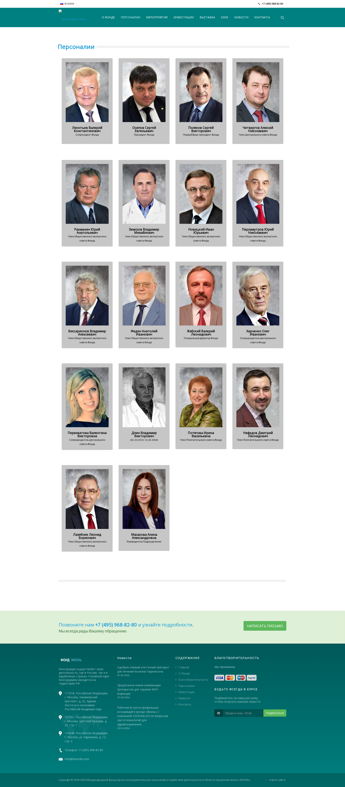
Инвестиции (186, 692)
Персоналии (186, 686)
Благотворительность (193, 679)
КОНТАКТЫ (262, 17)
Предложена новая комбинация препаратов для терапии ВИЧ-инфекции (139, 689)
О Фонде (184, 673)
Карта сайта (277, 780)
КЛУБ (224, 17)
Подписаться (275, 713)
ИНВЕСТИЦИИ (183, 17)
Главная (183, 667)
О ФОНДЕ (108, 17)
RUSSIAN (69, 3)
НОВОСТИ (241, 17)
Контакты (184, 704)
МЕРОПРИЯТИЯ (157, 17)
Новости (184, 698)
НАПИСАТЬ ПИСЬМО (265, 625)
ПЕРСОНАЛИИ (130, 17)
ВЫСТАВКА (207, 17)
